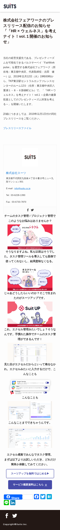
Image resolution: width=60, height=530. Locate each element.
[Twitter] (32, 210)
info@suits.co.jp (22, 188)
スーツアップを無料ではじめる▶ (30, 473)
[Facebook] (27, 210)
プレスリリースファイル (17, 128)
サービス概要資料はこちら (28, 484)
